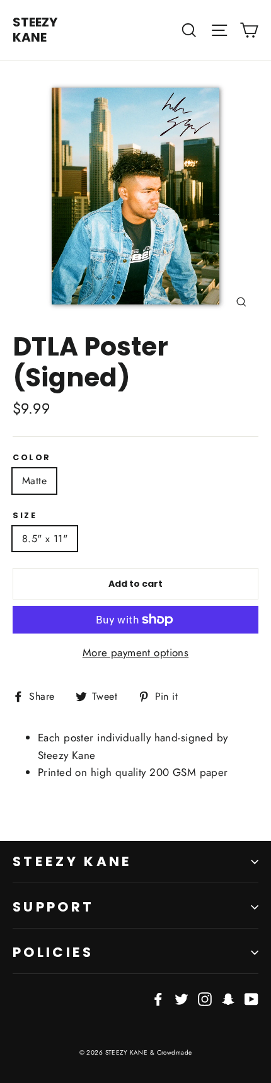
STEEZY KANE (35, 29)
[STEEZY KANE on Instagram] (205, 998)
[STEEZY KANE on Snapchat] (228, 998)
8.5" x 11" (44, 538)
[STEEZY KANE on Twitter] (181, 998)
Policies (53, 952)
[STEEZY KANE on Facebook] (158, 998)
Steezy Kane (72, 861)
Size (25, 515)
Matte (34, 480)
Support (53, 907)
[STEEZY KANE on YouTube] (251, 998)
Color (32, 457)
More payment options (136, 652)
